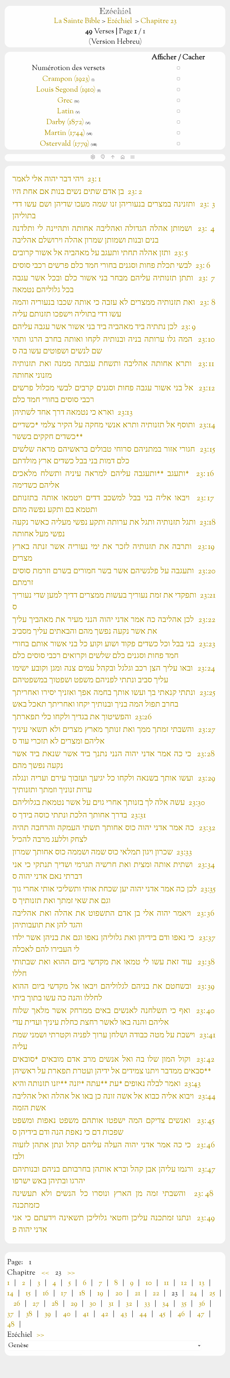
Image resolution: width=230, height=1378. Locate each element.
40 (67, 1314)
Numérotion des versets (68, 68)
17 (64, 1293)
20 (118, 1293)
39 (47, 1314)
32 (129, 1304)
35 (183, 1304)
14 (10, 1293)
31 (111, 1304)
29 (74, 1304)
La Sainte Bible (78, 21)
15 (28, 1293)
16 (46, 1293)
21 (137, 1293)
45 (162, 1314)
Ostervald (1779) (64, 144)
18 (82, 1293)
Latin (65, 111)
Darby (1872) (65, 122)
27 (35, 1304)
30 (92, 1304)
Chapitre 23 (159, 21)
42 (104, 1314)
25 (212, 1293)
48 (11, 1324)
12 (184, 1283)
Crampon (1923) (66, 79)
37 (10, 1314)
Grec (65, 101)
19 (100, 1293)
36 (202, 1304)
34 (165, 1304)
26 (16, 1304)
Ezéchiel (119, 21)
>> (71, 1273)
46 (181, 1314)
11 (166, 1283)
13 (201, 1283)
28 (54, 1304)
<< (45, 1273)
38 (29, 1314)
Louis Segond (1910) (66, 90)
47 (200, 1314)
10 (149, 1283)
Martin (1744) (64, 133)
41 (86, 1314)
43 (123, 1314)
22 (156, 1293)
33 (147, 1304)
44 (143, 1314)
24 (193, 1293)
